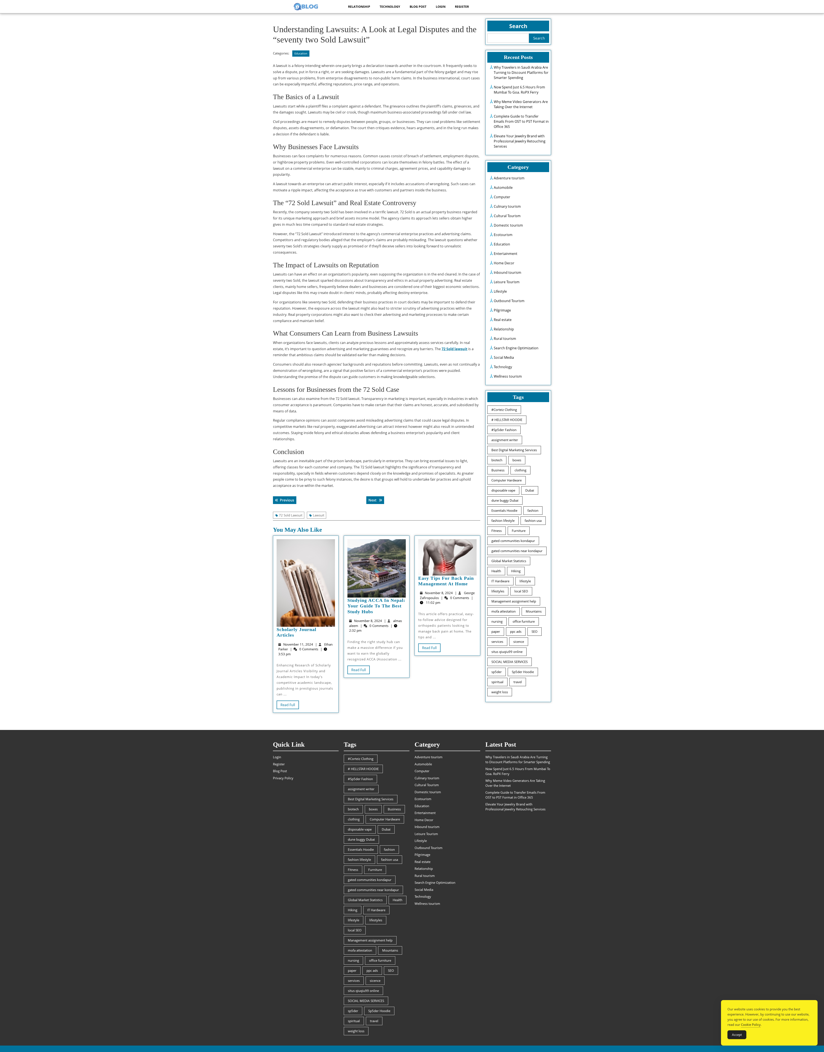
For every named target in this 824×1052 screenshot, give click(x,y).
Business (497, 470)
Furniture (519, 530)
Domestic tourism (508, 225)
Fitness (496, 530)
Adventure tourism (509, 178)
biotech (496, 460)
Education (300, 53)
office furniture (524, 621)
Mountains (534, 611)
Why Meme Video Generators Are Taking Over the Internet (521, 104)
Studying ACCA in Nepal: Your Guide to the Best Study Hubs (376, 606)
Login (440, 7)
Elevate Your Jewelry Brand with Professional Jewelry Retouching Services (519, 141)
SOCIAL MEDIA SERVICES (509, 662)
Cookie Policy (751, 1024)
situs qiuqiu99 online (507, 651)
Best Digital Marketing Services (514, 450)
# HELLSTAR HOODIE (506, 420)
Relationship (359, 7)
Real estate (503, 319)
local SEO (521, 591)
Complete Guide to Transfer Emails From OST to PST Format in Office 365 (521, 121)
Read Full (289, 705)
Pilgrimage (502, 310)
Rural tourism (505, 338)
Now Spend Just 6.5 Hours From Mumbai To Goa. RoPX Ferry (519, 90)
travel (517, 682)
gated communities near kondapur (516, 551)
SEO (535, 631)
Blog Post (418, 7)
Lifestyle (500, 291)
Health (496, 571)
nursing (497, 621)
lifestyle (525, 581)
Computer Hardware (506, 480)
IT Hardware (500, 581)
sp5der (496, 672)
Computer (502, 197)
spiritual (497, 682)
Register (462, 7)
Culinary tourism (507, 206)
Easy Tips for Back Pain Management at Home (446, 580)
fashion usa (533, 520)
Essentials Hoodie (504, 510)
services (497, 641)
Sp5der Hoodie (523, 672)
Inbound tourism (507, 272)
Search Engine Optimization (516, 348)
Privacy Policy (283, 778)
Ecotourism (503, 234)
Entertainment (505, 253)
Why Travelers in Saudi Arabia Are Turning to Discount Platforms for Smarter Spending (521, 72)
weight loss (499, 692)
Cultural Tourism (507, 215)
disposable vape (503, 490)
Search (518, 26)
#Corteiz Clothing (504, 409)
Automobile (503, 187)
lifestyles (497, 591)
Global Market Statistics (508, 561)
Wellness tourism (508, 376)
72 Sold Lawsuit (290, 515)
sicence (518, 641)
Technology (390, 7)
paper (495, 631)
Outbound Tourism (509, 300)
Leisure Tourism (507, 282)
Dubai (529, 490)
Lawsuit (318, 515)
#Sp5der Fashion (504, 430)
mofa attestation (503, 611)
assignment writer (504, 440)
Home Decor (504, 263)
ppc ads (515, 631)
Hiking (516, 571)
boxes (516, 460)
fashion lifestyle (503, 520)
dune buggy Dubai (504, 500)
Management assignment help (513, 601)
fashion (532, 510)
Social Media (504, 357)
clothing (520, 470)
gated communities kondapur (513, 541)
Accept (737, 1034)
